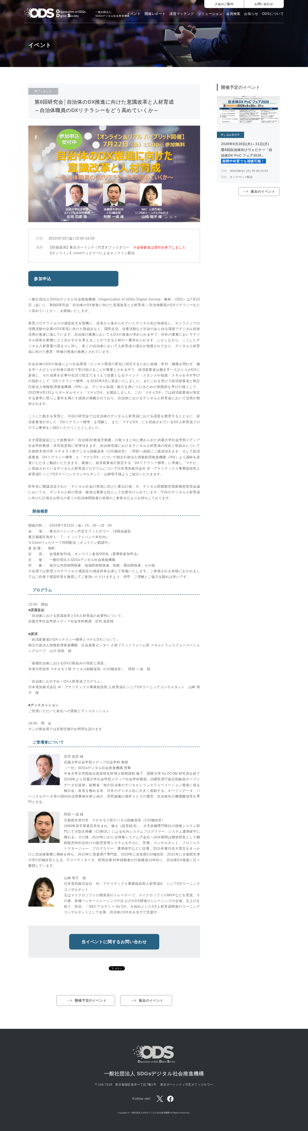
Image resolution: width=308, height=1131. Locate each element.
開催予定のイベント (90, 1000)
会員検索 (233, 13)
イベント (134, 13)
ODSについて (273, 13)
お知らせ (251, 13)
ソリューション (210, 13)
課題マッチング (182, 13)
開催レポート (155, 13)
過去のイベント (151, 1000)
